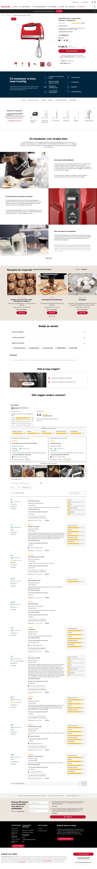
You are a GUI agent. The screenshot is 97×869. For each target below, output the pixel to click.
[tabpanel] (72, 39)
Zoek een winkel (18, 846)
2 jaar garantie (63, 26)
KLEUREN (62, 6)
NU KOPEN (59, 11)
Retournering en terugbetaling (26, 835)
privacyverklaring (22, 862)
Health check (14, 828)
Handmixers (8, 15)
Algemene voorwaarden (28, 830)
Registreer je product (65, 839)
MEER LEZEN (22, 312)
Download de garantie (19, 348)
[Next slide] (53, 64)
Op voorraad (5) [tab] (64, 35)
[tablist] (63, 35)
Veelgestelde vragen (14, 841)
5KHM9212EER (61, 23)
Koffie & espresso (25, 6)
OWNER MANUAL (61, 348)
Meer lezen (48, 258)
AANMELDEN (69, 817)
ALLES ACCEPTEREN (83, 854)
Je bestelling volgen (14, 833)
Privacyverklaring (20, 811)
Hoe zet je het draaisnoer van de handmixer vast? (63, 382)
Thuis (2, 15)
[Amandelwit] (69, 40)
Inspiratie (50, 100)
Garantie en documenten (14, 836)
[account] (92, 2)
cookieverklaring (47, 860)
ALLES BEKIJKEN (28, 383)
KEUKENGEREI (53, 6)
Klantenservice (76, 2)
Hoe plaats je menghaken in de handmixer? (61, 378)
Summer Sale (82, 6)
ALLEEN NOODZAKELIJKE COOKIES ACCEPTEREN (83, 858)
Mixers (15, 6)
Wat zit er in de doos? (33, 100)
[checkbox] (50, 802)
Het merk (40, 828)
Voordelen (43, 100)
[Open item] (32, 118)
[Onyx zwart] (59, 40)
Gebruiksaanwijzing (34, 348)
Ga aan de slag (71, 6)
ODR (23, 841)
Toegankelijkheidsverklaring (29, 839)
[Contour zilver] (64, 40)
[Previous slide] (12, 64)
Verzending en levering (27, 832)
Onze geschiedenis (42, 830)
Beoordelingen (72, 100)
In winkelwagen (73, 51)
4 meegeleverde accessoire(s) (65, 31)
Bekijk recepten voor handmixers (42, 269)
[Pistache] (62, 40)
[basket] (95, 2)
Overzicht (23, 100)
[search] (95, 6)
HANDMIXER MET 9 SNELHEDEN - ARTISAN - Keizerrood (70, 19)
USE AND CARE (73, 348)
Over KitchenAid (85, 2)
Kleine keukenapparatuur (40, 6)
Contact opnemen (15, 839)
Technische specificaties (61, 100)
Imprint (24, 837)
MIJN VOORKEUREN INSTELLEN (83, 862)
